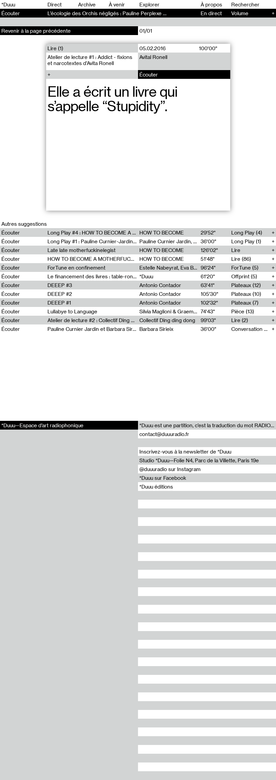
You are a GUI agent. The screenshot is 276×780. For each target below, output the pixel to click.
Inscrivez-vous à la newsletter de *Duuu (185, 451)
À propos (211, 4)
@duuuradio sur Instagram (170, 469)
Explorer (149, 4)
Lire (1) (55, 48)
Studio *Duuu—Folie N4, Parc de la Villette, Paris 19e (199, 460)
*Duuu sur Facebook (162, 478)
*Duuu (8, 4)
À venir (117, 4)
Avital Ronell (153, 57)
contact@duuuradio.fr (164, 434)
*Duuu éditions (156, 486)
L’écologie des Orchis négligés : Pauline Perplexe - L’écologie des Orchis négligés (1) (145, 13)
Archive (87, 4)
